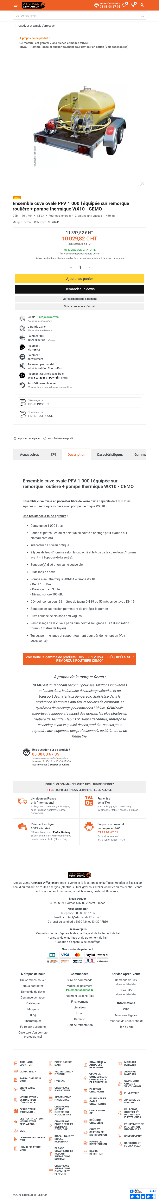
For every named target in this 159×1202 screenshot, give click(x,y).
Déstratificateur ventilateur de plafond (31, 1121)
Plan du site (126, 1027)
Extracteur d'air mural (28, 1110)
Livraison (80, 1007)
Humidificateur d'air (30, 1148)
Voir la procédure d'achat (79, 306)
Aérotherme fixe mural (62, 1098)
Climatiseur (28, 1071)
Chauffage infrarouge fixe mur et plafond (62, 1169)
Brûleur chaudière (96, 1121)
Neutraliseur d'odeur (63, 1073)
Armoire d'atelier (130, 1073)
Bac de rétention (96, 1152)
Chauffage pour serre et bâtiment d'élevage (63, 1125)
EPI (53, 454)
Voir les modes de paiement (79, 298)
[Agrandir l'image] (141, 184)
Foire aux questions (33, 1026)
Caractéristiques (110, 454)
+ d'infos (51, 340)
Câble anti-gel (97, 1112)
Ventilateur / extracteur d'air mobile (29, 1100)
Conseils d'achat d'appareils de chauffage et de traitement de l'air (78, 933)
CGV (126, 1009)
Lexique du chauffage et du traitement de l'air (78, 937)
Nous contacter (33, 986)
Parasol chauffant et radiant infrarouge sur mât (63, 1153)
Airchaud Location (26, 1063)
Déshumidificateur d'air (31, 1139)
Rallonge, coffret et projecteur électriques (132, 1113)
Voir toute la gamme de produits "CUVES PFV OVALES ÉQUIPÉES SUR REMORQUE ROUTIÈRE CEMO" (80, 659)
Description (76, 454)
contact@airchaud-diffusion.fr (82, 917)
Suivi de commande (79, 980)
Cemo (27, 222)
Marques (33, 1009)
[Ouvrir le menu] (16, 5)
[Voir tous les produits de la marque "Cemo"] (17, 197)
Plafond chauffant (96, 1090)
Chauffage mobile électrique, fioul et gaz (62, 1110)
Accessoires (29, 454)
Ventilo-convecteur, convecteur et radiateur (98, 1078)
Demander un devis (80, 289)
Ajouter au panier (79, 279)
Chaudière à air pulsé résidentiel (97, 1065)
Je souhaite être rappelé (60, 438)
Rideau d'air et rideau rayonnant (64, 1139)
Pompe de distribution (98, 1143)
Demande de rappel (33, 997)
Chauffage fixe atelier (62, 1089)
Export (79, 1013)
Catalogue (33, 1003)
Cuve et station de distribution (98, 1132)
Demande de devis (33, 991)
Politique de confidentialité (126, 1021)
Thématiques (32, 1021)
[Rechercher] (142, 15)
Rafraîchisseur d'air (30, 1080)
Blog (33, 1015)
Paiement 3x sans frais (79, 996)
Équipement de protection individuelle (134, 1127)
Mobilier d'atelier (130, 1063)
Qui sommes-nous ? (33, 980)
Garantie (79, 1019)
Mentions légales (126, 1015)
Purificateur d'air (63, 1063)
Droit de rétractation (80, 1025)
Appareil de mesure (132, 1101)
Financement (79, 1001)
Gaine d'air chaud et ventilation (132, 1083)
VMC (22, 1130)
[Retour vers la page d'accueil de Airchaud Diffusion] (33, 5)
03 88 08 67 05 (45, 754)
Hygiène (59, 1080)
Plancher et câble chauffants (97, 1101)
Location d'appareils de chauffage (78, 942)
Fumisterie (131, 1093)
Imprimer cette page (28, 438)
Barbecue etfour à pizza (132, 1144)
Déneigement (133, 1136)
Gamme (140, 454)
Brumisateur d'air (28, 1089)
